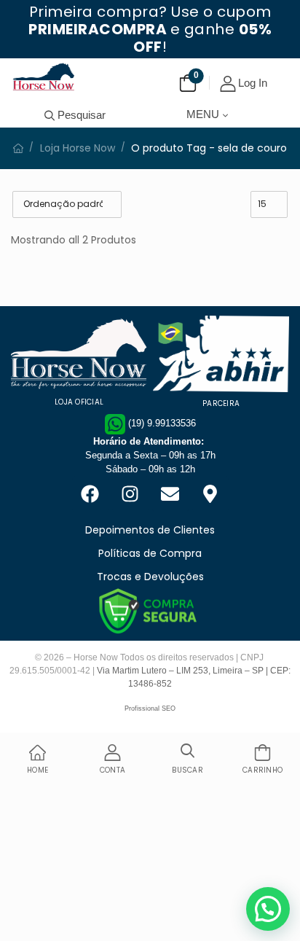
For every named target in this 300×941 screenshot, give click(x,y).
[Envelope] (170, 494)
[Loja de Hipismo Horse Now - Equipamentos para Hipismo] (43, 76)
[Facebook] (90, 494)
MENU (202, 114)
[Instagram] (130, 494)
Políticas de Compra (150, 553)
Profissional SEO (150, 708)
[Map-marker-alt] (210, 494)
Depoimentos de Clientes (150, 530)
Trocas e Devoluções (150, 576)
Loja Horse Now (77, 148)
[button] (268, 909)
